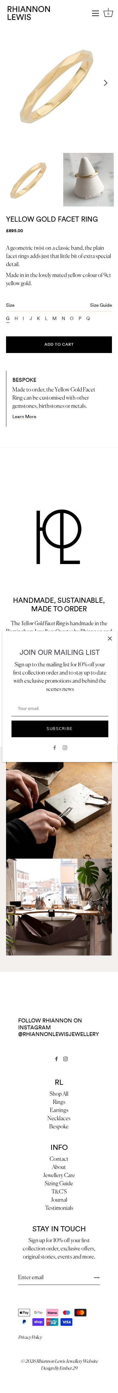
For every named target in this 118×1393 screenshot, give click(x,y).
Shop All (59, 1094)
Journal (59, 1200)
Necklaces (59, 1118)
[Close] (109, 638)
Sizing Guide (59, 1184)
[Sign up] (97, 1278)
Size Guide (101, 305)
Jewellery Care (59, 1175)
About (59, 1167)
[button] (12, 82)
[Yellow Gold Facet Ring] (29, 179)
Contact (59, 1159)
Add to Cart (59, 344)
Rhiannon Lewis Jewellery (59, 1361)
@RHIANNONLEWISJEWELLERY (58, 1034)
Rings (59, 1102)
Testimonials (59, 1208)
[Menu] (95, 13)
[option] (29, 179)
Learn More (24, 416)
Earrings (59, 1110)
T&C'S (59, 1192)
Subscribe (60, 728)
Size (59, 305)
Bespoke (59, 1127)
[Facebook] (54, 747)
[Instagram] (65, 747)
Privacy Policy (30, 1337)
